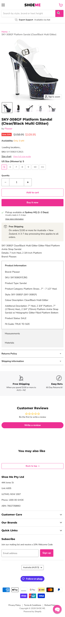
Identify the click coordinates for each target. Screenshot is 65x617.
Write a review (32, 425)
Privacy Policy (14, 605)
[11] (43, 170)
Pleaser (8, 128)
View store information (14, 219)
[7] (17, 170)
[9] (29, 170)
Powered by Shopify (32, 611)
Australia (31, 567)
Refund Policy (50, 605)
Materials (9, 342)
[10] (35, 170)
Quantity (6, 176)
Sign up (46, 553)
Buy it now (32, 202)
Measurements (12, 333)
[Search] (59, 13)
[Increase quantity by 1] (28, 182)
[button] (7, 107)
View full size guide (22, 156)
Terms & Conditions (32, 605)
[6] (11, 170)
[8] (23, 170)
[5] (5, 170)
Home (5, 32)
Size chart (6, 156)
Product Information (15, 265)
